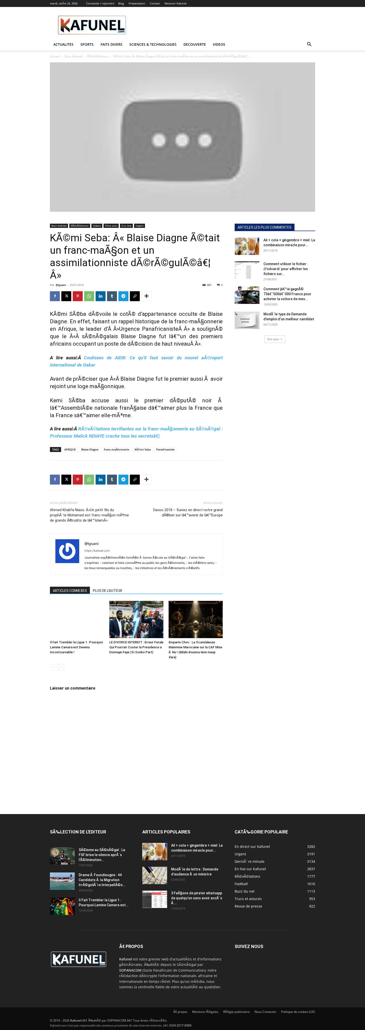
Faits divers (111, 44)
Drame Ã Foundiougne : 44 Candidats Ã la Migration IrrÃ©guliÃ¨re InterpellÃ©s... (102, 880)
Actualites (63, 44)
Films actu (111, 225)
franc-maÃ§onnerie (116, 449)
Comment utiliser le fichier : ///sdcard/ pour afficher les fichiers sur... (285, 269)
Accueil (55, 56)
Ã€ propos (180, 1012)
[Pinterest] (78, 296)
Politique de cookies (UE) (298, 1012)
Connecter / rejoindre (100, 3)
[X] (66, 296)
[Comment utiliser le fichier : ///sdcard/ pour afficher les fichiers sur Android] (247, 270)
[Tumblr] (112, 296)
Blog (121, 3)
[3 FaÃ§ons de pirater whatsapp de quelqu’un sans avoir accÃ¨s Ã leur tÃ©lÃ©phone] (154, 899)
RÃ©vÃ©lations (98, 56)
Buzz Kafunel (73, 56)
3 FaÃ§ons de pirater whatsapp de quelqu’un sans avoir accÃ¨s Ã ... (196, 898)
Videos (219, 44)
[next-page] (61, 667)
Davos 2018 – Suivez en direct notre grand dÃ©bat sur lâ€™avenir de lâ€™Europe (188, 512)
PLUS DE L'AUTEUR (107, 591)
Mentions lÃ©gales (205, 1012)
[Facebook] (55, 296)
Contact (155, 3)
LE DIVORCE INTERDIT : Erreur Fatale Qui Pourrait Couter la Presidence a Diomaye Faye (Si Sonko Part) (136, 647)
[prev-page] (53, 667)
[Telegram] (123, 296)
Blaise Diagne (89, 449)
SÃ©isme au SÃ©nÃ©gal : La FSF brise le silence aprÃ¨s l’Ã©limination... (102, 855)
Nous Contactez (265, 1012)
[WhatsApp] (89, 296)
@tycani (61, 285)
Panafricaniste (165, 449)
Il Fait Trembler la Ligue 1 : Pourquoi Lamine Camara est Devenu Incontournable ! (76, 647)
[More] (146, 296)
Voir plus (273, 339)
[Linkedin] (101, 296)
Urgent (140, 225)
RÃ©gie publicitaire (236, 1012)
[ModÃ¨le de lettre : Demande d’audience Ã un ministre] (154, 875)
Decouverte (194, 44)
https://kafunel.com (97, 550)
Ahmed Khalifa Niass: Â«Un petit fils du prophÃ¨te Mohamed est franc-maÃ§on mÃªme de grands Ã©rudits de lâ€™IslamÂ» (89, 515)
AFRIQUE (70, 449)
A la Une (126, 225)
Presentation (137, 3)
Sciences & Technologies (153, 44)
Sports (87, 44)
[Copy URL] (135, 296)
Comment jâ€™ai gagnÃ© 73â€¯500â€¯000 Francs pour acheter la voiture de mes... (287, 294)
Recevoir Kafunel (175, 3)
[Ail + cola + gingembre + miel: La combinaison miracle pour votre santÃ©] (247, 246)
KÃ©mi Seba (143, 449)
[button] (309, 44)
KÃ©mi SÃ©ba (68, 314)
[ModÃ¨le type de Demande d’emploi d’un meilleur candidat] (247, 320)
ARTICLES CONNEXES (70, 591)
